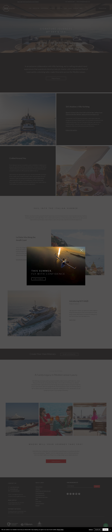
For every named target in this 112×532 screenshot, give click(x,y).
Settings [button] (91, 529)
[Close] (110, 529)
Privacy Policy (60, 529)
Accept (105, 529)
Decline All (97, 529)
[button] (81, 250)
